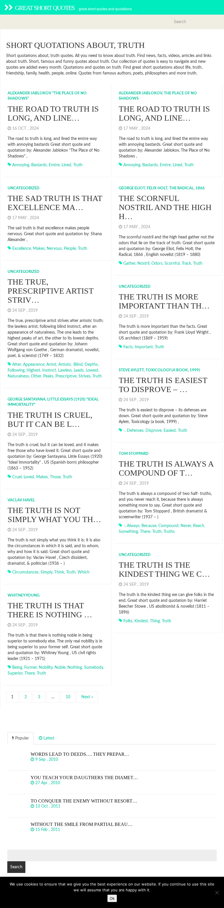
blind (78, 365)
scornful (172, 263)
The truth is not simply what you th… (54, 515)
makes (39, 249)
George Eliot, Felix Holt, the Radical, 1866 (162, 188)
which (84, 572)
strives (84, 376)
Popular (21, 738)
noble (60, 668)
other (36, 376)
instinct (49, 370)
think (59, 572)
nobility (45, 668)
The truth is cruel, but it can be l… (50, 419)
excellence (21, 249)
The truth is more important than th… (164, 301)
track (186, 263)
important (144, 347)
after (16, 365)
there (145, 532)
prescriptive (65, 376)
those (55, 477)
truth (78, 165)
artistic (64, 365)
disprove (154, 431)
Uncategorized (23, 188)
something (128, 532)
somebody (93, 668)
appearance (33, 365)
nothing (74, 668)
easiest (170, 431)
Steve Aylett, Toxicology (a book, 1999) (159, 370)
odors (156, 263)
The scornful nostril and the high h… (165, 207)
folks (127, 621)
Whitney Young (23, 595)
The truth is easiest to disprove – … (163, 385)
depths (91, 365)
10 (68, 697)
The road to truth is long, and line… (53, 113)
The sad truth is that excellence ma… (55, 203)
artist (51, 365)
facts (128, 347)
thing (155, 621)
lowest (92, 370)
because (148, 526)
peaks (48, 376)
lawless (65, 370)
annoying (20, 165)
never (186, 526)
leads (79, 370)
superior (15, 673)
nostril (143, 263)
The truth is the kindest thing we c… (164, 569)
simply (46, 572)
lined (66, 165)
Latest (48, 738)
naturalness (18, 376)
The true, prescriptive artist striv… (50, 290)
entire (54, 165)
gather (129, 263)
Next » (87, 697)
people (70, 249)
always (133, 526)
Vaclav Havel (21, 500)
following (16, 370)
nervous (54, 249)
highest (33, 370)
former (30, 668)
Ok (112, 898)
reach (198, 526)
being (17, 668)
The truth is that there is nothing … (50, 610)
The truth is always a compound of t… (166, 468)
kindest (141, 621)
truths (169, 532)
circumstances (25, 572)
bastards (39, 165)
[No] (217, 892)
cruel (17, 477)
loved (29, 477)
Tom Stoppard (133, 454)
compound (168, 526)
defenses (135, 431)
